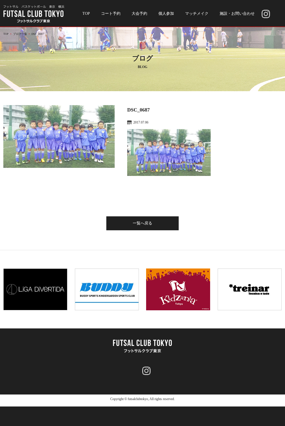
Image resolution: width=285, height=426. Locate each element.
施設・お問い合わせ (237, 13)
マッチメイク (196, 13)
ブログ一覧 (20, 33)
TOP (86, 13)
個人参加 (166, 13)
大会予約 (139, 13)
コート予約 (111, 13)
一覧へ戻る (142, 223)
